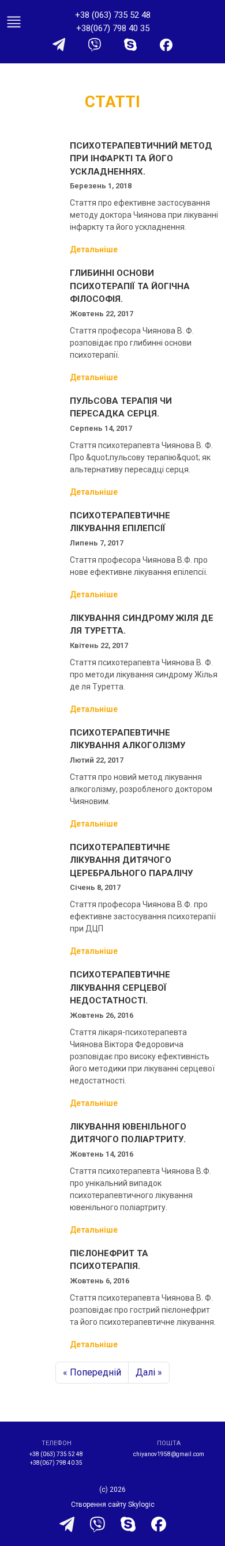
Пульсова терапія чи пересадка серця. (121, 407)
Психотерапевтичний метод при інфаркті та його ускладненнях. (141, 159)
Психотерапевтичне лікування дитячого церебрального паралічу (131, 860)
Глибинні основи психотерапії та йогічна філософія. (130, 286)
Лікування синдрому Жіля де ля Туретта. (141, 624)
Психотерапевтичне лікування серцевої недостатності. (120, 987)
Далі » (149, 1372)
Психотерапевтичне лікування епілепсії (120, 522)
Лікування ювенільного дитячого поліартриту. (128, 1133)
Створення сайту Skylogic (113, 1504)
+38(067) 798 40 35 (112, 28)
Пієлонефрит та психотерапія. (109, 1260)
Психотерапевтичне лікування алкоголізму (127, 739)
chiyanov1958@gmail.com (168, 1454)
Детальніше (94, 249)
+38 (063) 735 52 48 (113, 15)
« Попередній (92, 1372)
